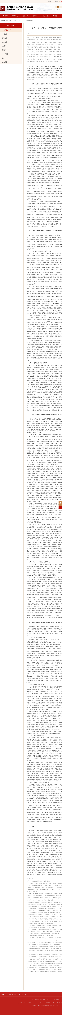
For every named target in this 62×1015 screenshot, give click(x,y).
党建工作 (25, 16)
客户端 (56, 1)
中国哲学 (4, 34)
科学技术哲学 (6, 54)
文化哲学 (4, 62)
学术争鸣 (21, 20)
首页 (6, 16)
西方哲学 (4, 38)
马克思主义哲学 (29, 20)
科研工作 (45, 16)
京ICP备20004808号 (54, 1005)
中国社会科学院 (12, 994)
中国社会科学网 (22, 994)
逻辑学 (4, 50)
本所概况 (15, 16)
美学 (3, 58)
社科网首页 (49, 1)
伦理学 (4, 46)
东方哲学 (4, 42)
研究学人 (35, 16)
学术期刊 (55, 16)
